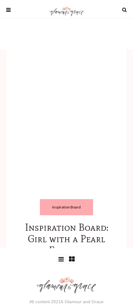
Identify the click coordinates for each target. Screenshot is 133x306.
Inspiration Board (66, 207)
